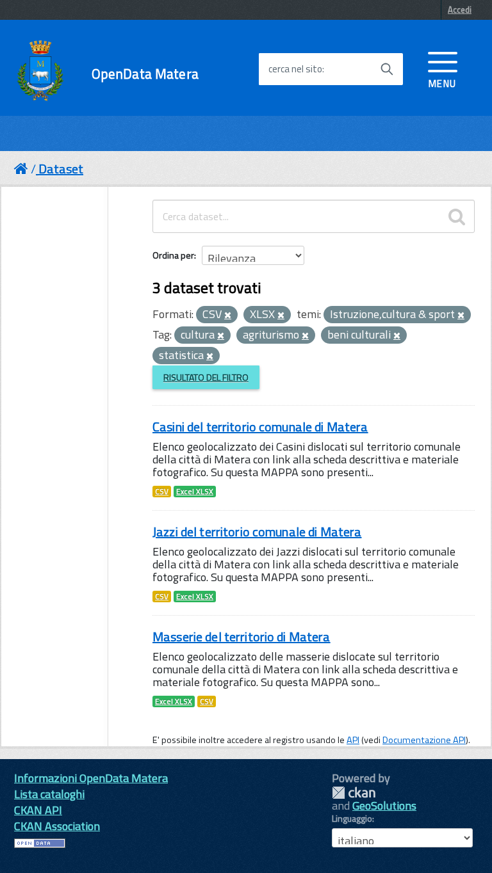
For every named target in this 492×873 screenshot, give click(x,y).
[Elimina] (227, 315)
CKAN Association (57, 826)
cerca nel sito (295, 69)
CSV (161, 491)
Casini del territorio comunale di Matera (260, 426)
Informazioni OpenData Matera (91, 778)
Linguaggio (352, 818)
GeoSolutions (384, 805)
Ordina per (173, 255)
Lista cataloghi (49, 794)
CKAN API (38, 810)
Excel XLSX (194, 491)
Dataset (60, 169)
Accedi (460, 9)
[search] (456, 216)
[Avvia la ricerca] (387, 69)
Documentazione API (424, 740)
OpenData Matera (145, 74)
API (353, 740)
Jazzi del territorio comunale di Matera (256, 531)
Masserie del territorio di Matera (241, 636)
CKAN (353, 792)
